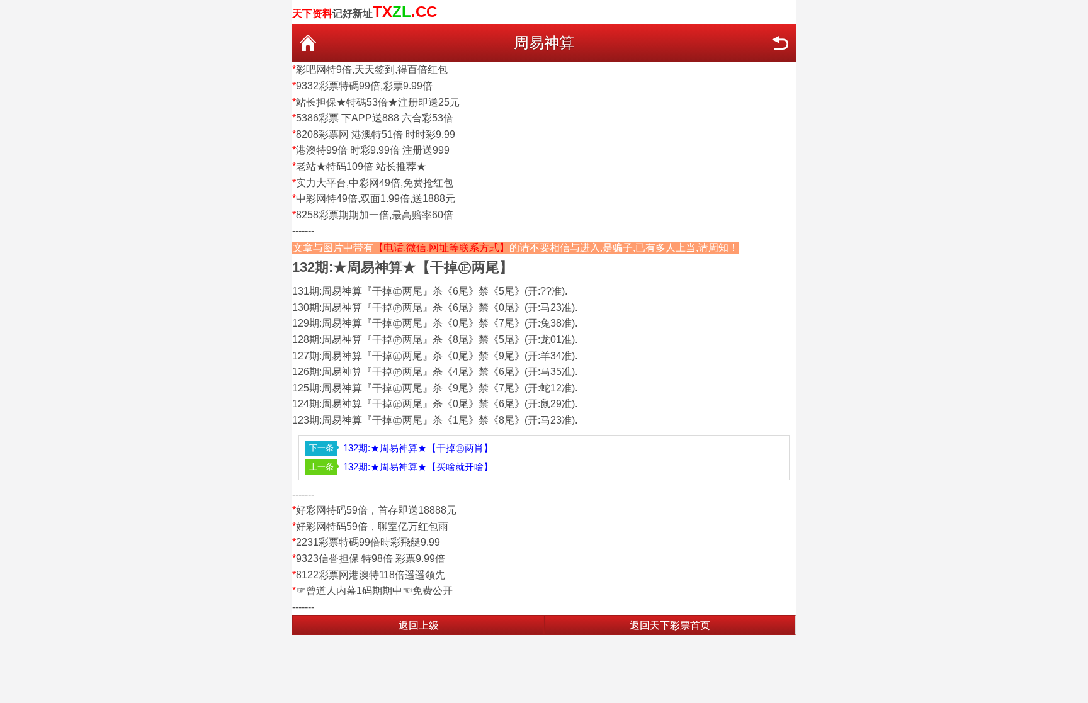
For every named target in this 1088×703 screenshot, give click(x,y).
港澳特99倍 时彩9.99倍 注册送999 (373, 150)
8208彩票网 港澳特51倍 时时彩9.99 (375, 134)
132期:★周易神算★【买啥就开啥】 (418, 466)
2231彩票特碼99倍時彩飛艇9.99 (368, 542)
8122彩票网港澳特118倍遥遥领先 (370, 575)
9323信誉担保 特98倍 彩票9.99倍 (370, 558)
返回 (780, 42)
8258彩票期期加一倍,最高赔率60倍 (374, 215)
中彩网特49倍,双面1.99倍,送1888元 (375, 198)
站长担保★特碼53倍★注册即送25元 (378, 102)
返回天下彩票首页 (670, 625)
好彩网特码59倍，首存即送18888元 (376, 510)
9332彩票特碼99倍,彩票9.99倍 (364, 86)
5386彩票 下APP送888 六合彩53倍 (374, 118)
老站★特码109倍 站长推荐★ (361, 166)
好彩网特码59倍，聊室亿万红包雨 (372, 526)
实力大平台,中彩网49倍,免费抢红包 (374, 182)
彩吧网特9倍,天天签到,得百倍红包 (372, 69)
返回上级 (419, 625)
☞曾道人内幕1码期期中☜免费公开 (374, 590)
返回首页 (307, 42)
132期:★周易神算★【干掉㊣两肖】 (418, 447)
